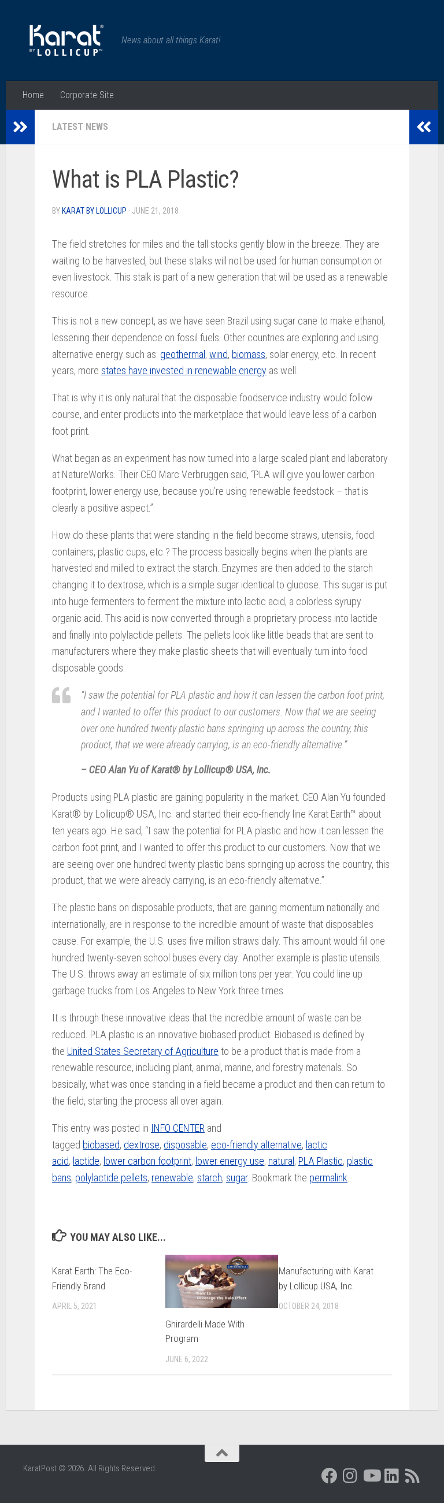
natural (281, 1161)
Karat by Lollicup (94, 210)
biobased (101, 1145)
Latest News (80, 126)
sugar (236, 1178)
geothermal (182, 354)
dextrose (142, 1145)
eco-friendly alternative (256, 1145)
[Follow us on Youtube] (371, 1476)
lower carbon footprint (147, 1161)
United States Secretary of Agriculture (143, 1051)
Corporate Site (87, 94)
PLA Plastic (320, 1161)
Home (33, 94)
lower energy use (229, 1161)
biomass (248, 354)
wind (218, 354)
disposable (185, 1145)
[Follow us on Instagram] (350, 1476)
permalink (328, 1178)
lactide (86, 1161)
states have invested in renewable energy (184, 370)
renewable (172, 1178)
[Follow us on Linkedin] (392, 1476)
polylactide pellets (111, 1178)
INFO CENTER (178, 1128)
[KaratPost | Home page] (66, 40)
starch (209, 1178)
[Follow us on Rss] (413, 1476)
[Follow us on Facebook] (329, 1476)
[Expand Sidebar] (20, 127)
